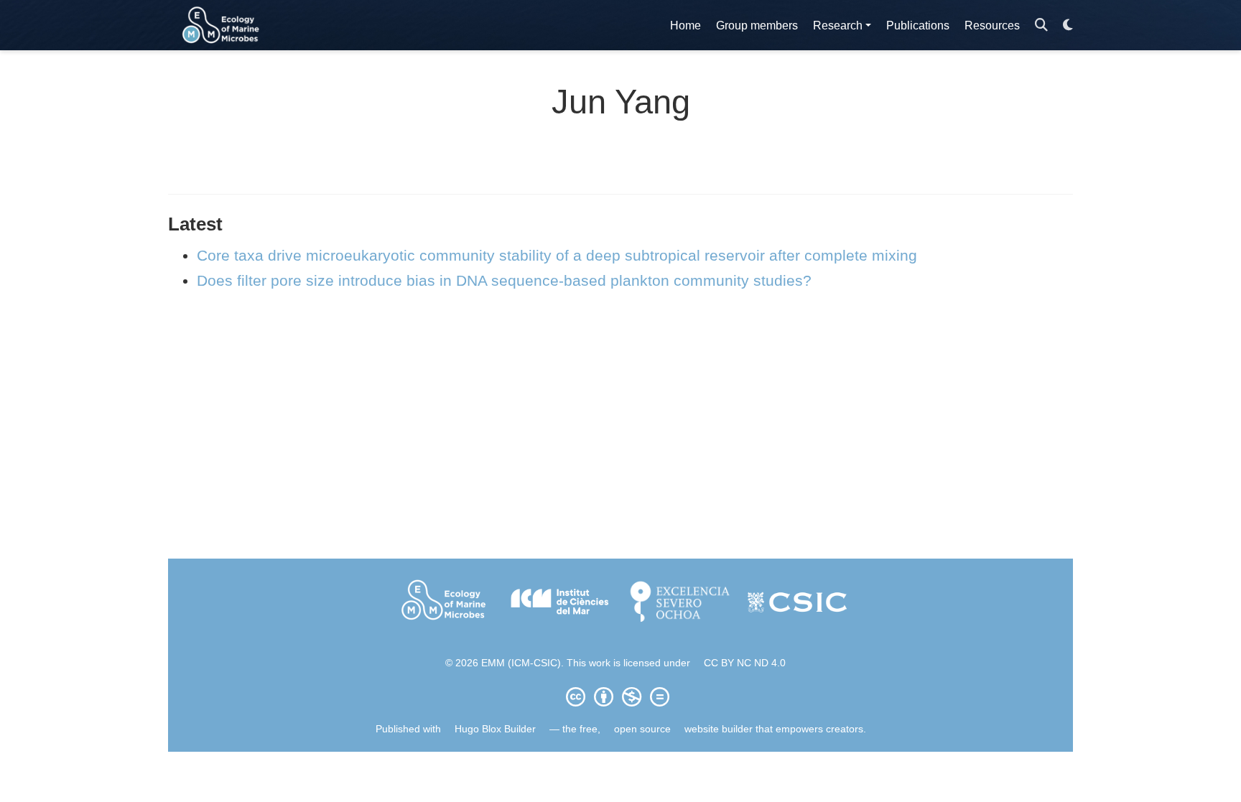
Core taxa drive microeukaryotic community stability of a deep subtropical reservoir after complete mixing (557, 255)
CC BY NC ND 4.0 (745, 662)
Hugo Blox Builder (495, 729)
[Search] (1041, 25)
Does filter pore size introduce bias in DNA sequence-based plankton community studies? (504, 280)
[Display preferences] (1068, 25)
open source (642, 729)
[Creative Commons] (620, 696)
